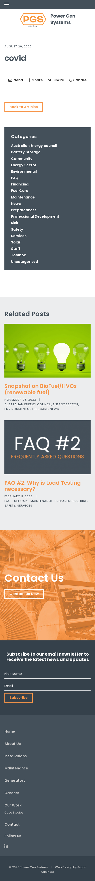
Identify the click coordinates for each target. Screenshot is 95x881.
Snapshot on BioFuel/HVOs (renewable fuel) (40, 389)
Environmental (24, 171)
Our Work (12, 805)
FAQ (14, 177)
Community (21, 158)
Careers (11, 792)
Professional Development (35, 216)
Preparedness (23, 210)
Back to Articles (24, 106)
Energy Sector (23, 165)
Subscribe (19, 697)
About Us (12, 743)
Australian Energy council (34, 145)
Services (19, 235)
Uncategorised (24, 261)
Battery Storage (25, 152)
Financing (19, 184)
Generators (14, 780)
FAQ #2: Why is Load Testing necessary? (42, 486)
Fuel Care (19, 190)
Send (18, 80)
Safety (17, 229)
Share (37, 80)
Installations (15, 756)
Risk (14, 222)
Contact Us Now (24, 593)
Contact (12, 824)
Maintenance (23, 197)
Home (9, 731)
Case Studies (13, 812)
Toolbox (18, 255)
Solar (16, 242)
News (16, 203)
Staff (15, 248)
